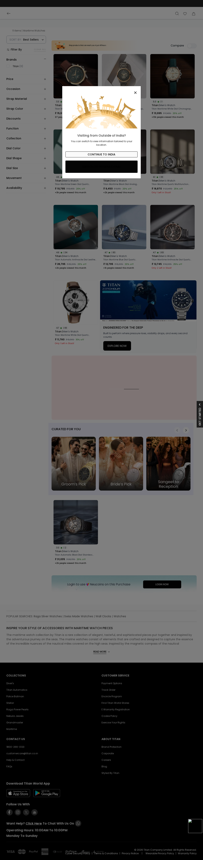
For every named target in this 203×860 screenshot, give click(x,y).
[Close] (101, 90)
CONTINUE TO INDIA (101, 154)
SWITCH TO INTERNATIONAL (101, 167)
